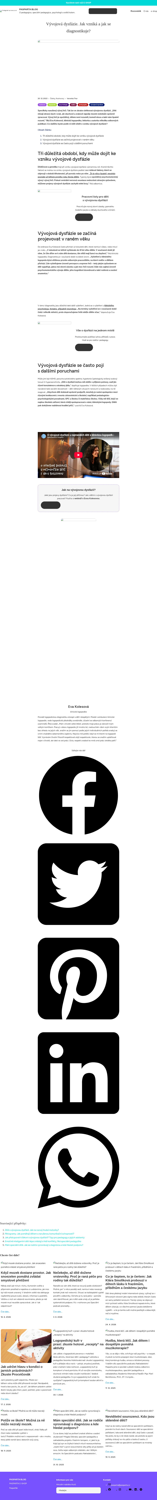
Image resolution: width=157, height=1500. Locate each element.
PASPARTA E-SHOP (18, 1483)
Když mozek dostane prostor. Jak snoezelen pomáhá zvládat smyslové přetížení (26, 1276)
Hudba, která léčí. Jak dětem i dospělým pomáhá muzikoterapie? (127, 1344)
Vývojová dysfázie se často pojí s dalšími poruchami (68, 143)
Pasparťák (13, 1488)
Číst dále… (5, 1312)
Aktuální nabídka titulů (66, 1484)
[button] (84, 217)
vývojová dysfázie (97, 105)
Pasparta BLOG (28, 9)
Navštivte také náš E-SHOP (78, 3)
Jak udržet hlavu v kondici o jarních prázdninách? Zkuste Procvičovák (22, 1370)
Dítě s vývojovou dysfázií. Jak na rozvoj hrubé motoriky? (32, 1230)
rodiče (73, 105)
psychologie (63, 105)
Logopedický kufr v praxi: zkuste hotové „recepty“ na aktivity (78, 1344)
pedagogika (83, 105)
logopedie (52, 105)
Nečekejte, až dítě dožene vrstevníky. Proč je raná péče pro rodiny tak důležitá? (77, 1276)
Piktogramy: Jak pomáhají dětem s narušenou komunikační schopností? (39, 1233)
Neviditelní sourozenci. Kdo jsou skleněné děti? (129, 1418)
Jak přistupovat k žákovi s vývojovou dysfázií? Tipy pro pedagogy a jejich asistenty (45, 1237)
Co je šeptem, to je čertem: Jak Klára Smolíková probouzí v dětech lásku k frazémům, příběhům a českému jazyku (128, 1282)
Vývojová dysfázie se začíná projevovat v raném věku (68, 139)
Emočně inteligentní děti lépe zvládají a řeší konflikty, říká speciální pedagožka (43, 1241)
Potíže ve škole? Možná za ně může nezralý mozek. (23, 1422)
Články (52, 98)
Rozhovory (60, 98)
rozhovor (42, 105)
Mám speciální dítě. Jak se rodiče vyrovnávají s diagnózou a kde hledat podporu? (44, 1245)
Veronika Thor (72, 98)
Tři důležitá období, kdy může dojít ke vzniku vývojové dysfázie (73, 135)
